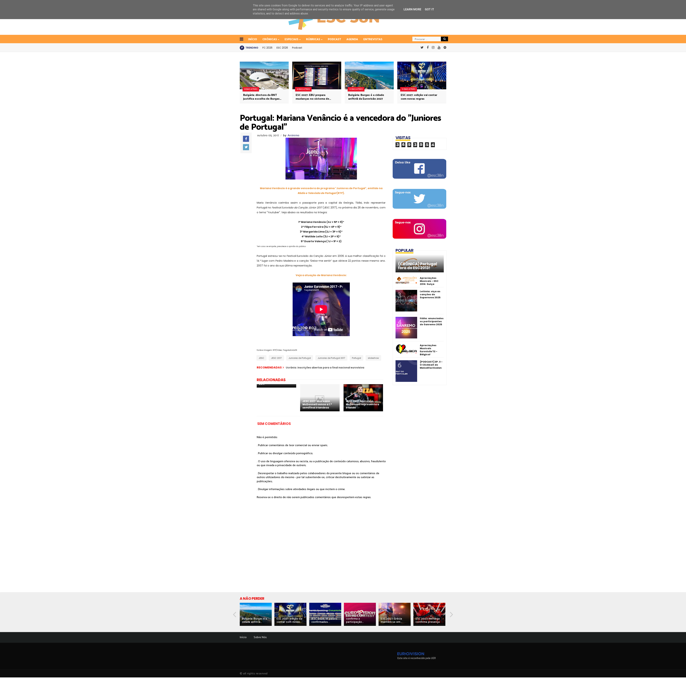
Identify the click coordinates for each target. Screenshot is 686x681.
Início (243, 637)
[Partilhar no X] (246, 147)
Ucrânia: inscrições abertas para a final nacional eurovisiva (325, 367)
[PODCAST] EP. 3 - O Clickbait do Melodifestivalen (431, 364)
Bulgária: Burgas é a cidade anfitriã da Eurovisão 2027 (366, 97)
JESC (261, 358)
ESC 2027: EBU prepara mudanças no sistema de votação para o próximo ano (314, 97)
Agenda (352, 39)
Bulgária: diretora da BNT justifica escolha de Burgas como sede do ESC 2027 (261, 97)
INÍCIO (252, 39)
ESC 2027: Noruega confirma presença (428, 620)
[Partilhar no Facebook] (246, 139)
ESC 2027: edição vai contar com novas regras (419, 97)
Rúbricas (313, 39)
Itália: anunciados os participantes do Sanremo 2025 (432, 321)
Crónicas (269, 39)
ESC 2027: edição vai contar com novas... (289, 620)
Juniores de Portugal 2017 (331, 358)
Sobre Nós (260, 637)
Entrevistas (372, 39)
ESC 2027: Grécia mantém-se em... (391, 620)
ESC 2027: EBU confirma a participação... (355, 618)
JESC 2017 (276, 358)
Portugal (356, 358)
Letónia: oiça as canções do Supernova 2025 (430, 294)
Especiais (291, 39)
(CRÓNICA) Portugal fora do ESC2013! (417, 266)
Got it (429, 9)
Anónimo (293, 135)
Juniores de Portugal (300, 358)
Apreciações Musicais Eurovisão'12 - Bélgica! (428, 350)
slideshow (373, 358)
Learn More (412, 9)
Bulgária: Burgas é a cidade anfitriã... (254, 620)
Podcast (334, 39)
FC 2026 (267, 47)
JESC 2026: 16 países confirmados (324, 620)
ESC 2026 (282, 47)
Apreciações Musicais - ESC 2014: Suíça (429, 281)
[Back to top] (677, 672)
